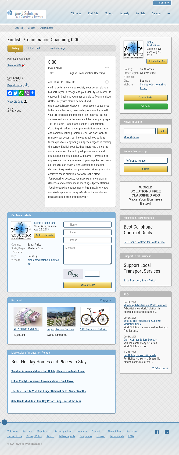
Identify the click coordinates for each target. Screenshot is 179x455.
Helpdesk (82, 431)
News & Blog (115, 431)
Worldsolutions (34, 443)
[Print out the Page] (105, 39)
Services (157, 13)
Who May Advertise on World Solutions (145, 305)
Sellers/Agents (67, 436)
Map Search (43, 431)
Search (50, 436)
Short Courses (46, 27)
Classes (31, 27)
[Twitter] (16, 93)
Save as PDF (14, 65)
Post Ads (93, 13)
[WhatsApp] (21, 93)
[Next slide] (106, 323)
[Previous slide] (16, 323)
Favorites (132, 431)
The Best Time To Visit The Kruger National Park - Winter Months (48, 391)
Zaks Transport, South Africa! (140, 280)
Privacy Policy (34, 436)
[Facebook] (10, 93)
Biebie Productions (153, 43)
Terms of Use (14, 436)
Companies (86, 436)
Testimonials (117, 436)
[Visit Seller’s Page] (133, 49)
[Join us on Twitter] (167, 432)
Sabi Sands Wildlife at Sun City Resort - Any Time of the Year (46, 401)
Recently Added (63, 431)
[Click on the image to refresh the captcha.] (73, 274)
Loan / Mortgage (56, 48)
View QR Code (15, 101)
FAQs (131, 436)
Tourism (100, 436)
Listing (15, 48)
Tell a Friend (34, 48)
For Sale (140, 13)
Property (124, 13)
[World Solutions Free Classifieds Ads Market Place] (26, 14)
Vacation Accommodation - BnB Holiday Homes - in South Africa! (48, 371)
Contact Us (97, 431)
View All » (106, 300)
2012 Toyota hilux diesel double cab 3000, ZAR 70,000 (79, 329)
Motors (109, 13)
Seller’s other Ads (157, 61)
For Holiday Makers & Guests (140, 355)
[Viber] (27, 93)
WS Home (75, 13)
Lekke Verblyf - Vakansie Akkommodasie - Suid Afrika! (42, 381)
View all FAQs (160, 368)
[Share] (32, 93)
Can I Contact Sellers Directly (140, 339)
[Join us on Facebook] (157, 432)
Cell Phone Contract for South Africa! (144, 242)
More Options (131, 137)
